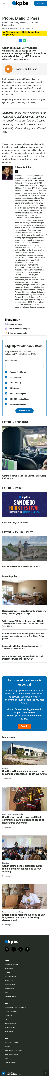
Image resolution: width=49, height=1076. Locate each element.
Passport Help (10, 1028)
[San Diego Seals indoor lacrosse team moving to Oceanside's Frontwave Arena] (24, 753)
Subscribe (24, 410)
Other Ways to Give (11, 1054)
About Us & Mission (11, 964)
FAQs (6, 1019)
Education (5, 863)
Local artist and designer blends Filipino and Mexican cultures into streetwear (22, 657)
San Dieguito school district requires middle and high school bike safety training (22, 868)
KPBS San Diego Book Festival (16, 522)
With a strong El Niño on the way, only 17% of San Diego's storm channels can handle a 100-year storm (23, 623)
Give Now (41, 3)
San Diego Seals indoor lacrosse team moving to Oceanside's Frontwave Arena (24, 772)
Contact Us (8, 1015)
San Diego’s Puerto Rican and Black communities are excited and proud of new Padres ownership (23, 820)
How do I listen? (10, 1023)
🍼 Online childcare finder (16, 333)
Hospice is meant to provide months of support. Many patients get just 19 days (24, 612)
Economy (5, 768)
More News (8, 737)
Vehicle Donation (10, 1062)
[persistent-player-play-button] (3, 1073)
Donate (24, 726)
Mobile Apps (9, 980)
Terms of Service (10, 997)
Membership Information (13, 1050)
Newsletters (9, 968)
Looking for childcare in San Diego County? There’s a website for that (22, 647)
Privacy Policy (9, 989)
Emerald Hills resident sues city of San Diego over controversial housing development (23, 917)
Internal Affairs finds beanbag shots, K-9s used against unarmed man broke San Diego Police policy (23, 636)
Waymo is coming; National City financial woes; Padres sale (24, 477)
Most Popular (9, 576)
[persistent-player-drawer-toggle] (46, 1073)
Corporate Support (11, 1042)
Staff (6, 993)
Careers (7, 972)
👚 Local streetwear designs (17, 329)
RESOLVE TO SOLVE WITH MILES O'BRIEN (21, 566)
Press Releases (10, 984)
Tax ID (7, 1058)
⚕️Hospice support (13, 324)
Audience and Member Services (15, 1007)
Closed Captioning (11, 1011)
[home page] (20, 3)
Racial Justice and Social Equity (12, 814)
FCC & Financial (10, 976)
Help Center (9, 1032)
